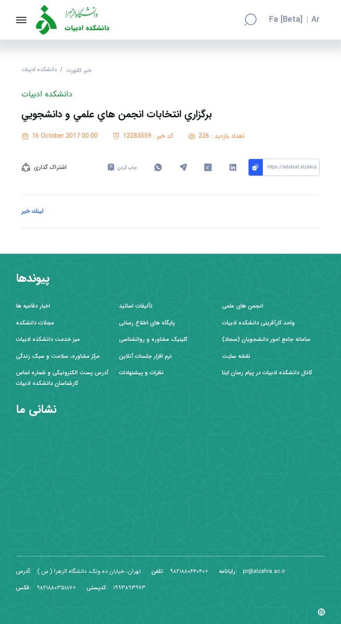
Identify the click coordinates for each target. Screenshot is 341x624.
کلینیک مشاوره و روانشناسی (153, 339)
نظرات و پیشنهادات (141, 372)
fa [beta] (285, 20)
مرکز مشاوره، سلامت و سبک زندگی (58, 356)
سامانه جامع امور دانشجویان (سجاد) (266, 339)
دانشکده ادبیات (87, 28)
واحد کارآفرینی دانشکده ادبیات (258, 323)
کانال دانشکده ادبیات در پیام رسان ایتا (267, 372)
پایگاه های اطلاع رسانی (147, 323)
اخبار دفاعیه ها (33, 306)
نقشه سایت (236, 356)
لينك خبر (32, 211)
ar (315, 20)
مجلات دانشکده (35, 323)
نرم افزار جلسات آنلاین (145, 356)
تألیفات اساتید (135, 306)
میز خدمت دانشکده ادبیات (48, 339)
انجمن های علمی (242, 306)
